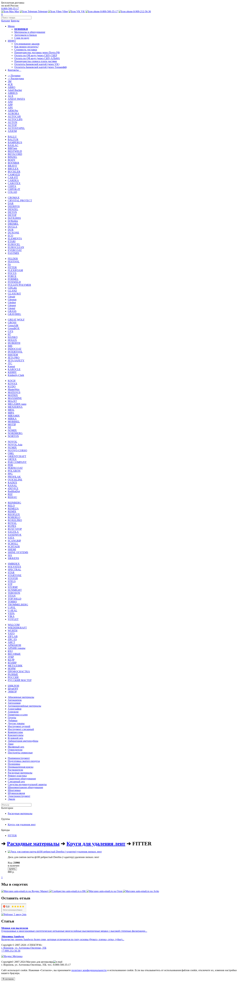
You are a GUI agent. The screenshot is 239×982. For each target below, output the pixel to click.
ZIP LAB (13, 636)
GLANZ (12, 290)
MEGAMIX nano (17, 404)
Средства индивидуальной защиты (27, 784)
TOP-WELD (14, 598)
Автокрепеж (15, 700)
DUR (10, 229)
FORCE (12, 276)
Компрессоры (15, 732)
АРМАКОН (14, 645)
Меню (11, 26)
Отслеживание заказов (27, 43)
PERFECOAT (15, 468)
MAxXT (12, 401)
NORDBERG (15, 433)
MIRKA (12, 418)
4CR (10, 84)
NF (9, 427)
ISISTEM (13, 354)
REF (10, 494)
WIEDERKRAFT (17, 627)
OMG (11, 453)
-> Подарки (14, 75)
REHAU (12, 497)
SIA (10, 555)
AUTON (12, 122)
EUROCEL (14, 244)
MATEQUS (14, 392)
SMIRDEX (14, 563)
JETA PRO (14, 357)
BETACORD (15, 154)
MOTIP (12, 424)
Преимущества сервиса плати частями (35, 61)
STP (10, 584)
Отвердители (15, 749)
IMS (10, 346)
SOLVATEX (14, 566)
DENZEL (13, 209)
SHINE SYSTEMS (18, 552)
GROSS (12, 322)
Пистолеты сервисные (20, 752)
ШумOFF (13, 688)
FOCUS (12, 273)
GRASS (12, 311)
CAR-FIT (13, 177)
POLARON (14, 470)
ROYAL (12, 523)
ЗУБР (11, 656)
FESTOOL (14, 261)
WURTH (12, 630)
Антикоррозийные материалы (24, 705)
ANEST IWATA (16, 99)
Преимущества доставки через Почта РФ (37, 52)
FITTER (12, 267)
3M (9, 81)
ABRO (11, 87)
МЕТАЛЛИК (15, 665)
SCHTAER (14, 546)
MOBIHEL (14, 421)
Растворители (15, 769)
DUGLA (12, 226)
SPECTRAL (14, 569)
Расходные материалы (20, 772)
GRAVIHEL (14, 314)
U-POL (12, 607)
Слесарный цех (16, 781)
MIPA (11, 412)
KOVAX (12, 383)
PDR (10, 465)
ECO (10, 235)
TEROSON (14, 593)
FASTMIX (13, 253)
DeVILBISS (14, 218)
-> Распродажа (16, 78)
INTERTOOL (15, 351)
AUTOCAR (14, 116)
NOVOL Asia (15, 444)
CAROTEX (14, 183)
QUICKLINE (15, 479)
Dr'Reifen (13, 221)
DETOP (12, 215)
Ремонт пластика (17, 775)
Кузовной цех (15, 738)
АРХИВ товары (16, 648)
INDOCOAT (14, 348)
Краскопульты (15, 735)
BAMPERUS (15, 142)
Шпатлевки (14, 790)
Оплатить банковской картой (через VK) (36, 64)
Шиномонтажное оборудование (25, 787)
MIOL (11, 409)
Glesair (11, 296)
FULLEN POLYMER (19, 285)
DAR (10, 203)
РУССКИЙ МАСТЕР (20, 680)
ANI (10, 101)
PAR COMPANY (17, 462)
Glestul (11, 308)
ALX (10, 96)
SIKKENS (13, 558)
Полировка (14, 764)
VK (82, 11)
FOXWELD (14, 282)
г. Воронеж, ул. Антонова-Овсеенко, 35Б (23, 947)
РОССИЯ (13, 677)
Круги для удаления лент (22, 824)
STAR (11, 572)
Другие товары (16, 723)
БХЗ (10, 651)
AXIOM (12, 131)
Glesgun (12, 299)
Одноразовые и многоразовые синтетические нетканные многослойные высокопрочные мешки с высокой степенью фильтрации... (74, 929)
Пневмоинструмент (19, 758)
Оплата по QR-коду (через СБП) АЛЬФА (37, 58)
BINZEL (12, 157)
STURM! (13, 587)
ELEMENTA (15, 238)
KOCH (11, 380)
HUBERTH (14, 343)
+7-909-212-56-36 (10, 950)
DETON (12, 212)
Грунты (12, 717)
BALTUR (13, 139)
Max (16, 11)
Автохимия (14, 703)
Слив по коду (21, 38)
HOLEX (12, 340)
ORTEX (12, 459)
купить (12, 869)
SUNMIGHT (15, 590)
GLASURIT (14, 293)
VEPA (11, 613)
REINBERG (14, 502)
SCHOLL (13, 543)
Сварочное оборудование (22, 778)
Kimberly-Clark (16, 375)
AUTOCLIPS (15, 119)
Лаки (10, 743)
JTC (10, 363)
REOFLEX (14, 514)
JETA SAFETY (16, 360)
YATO (11, 633)
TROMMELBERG (18, 604)
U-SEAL (12, 610)
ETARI (11, 241)
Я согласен (8, 979)
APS (10, 107)
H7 (9, 334)
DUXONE (13, 232)
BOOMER (13, 162)
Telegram (42, 11)
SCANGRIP (14, 540)
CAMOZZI (14, 174)
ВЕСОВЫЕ (14, 654)
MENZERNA (15, 407)
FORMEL (13, 279)
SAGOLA (13, 532)
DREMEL (13, 223)
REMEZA (13, 508)
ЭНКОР (12, 691)
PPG (10, 473)
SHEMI (12, 549)
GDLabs (12, 287)
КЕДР (11, 659)
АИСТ (11, 642)
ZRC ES (12, 639)
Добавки (12, 720)
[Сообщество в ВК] (67, 891)
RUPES (12, 526)
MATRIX (13, 395)
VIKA (11, 616)
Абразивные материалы (21, 697)
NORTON (13, 436)
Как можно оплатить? (26, 46)
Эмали (11, 799)
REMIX (12, 511)
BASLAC (13, 145)
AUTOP (12, 125)
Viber (65, 11)
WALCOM (14, 624)
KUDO (12, 386)
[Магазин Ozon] (104, 891)
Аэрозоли (13, 711)
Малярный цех (16, 746)
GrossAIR (13, 325)
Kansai (11, 366)
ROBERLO (14, 517)
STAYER (13, 578)
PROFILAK (14, 476)
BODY (11, 160)
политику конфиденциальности (89, 970)
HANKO (13, 337)
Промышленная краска (20, 767)
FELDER (13, 258)
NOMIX (12, 430)
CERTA (12, 186)
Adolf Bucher (15, 90)
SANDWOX (14, 534)
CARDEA (13, 180)
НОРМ (11, 668)
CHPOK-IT (14, 189)
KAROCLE (14, 369)
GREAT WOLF (16, 319)
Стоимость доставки (25, 49)
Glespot (12, 305)
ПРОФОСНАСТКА (19, 671)
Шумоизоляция (16, 793)
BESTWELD (15, 151)
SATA (11, 537)
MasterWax (14, 389)
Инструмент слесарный (21, 729)
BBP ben (12, 148)
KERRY (12, 372)
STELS (12, 581)
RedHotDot (14, 491)
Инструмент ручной (19, 726)
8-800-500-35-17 (10, 8)
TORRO (12, 601)
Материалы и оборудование (29, 32)
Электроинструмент (19, 796)
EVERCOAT (15, 250)
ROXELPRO (15, 520)
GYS (10, 331)
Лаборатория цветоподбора (23, 741)
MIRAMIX (14, 415)
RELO (11, 505)
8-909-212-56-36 (142, 11)
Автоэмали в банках (25, 35)
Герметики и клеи (18, 714)
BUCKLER (14, 171)
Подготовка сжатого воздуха (24, 761)
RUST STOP (15, 529)
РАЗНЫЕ (13, 674)
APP (10, 104)
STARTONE (14, 575)
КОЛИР (12, 662)
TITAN (12, 595)
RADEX (12, 482)
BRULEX (13, 168)
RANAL (12, 485)
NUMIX (12, 447)
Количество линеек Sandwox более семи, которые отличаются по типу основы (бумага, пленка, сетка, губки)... (62, 938)
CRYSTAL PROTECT (20, 200)
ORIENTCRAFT (17, 456)
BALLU (12, 136)
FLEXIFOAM (15, 270)
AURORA (13, 113)
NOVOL (12, 441)
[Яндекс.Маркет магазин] (25, 891)
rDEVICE (13, 488)
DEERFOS (14, 206)
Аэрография (14, 708)
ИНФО (12, 40)
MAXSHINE (15, 398)
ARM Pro (13, 110)
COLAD (12, 192)
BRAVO (12, 165)
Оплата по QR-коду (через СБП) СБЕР (35, 55)
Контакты (14, 70)
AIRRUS (13, 93)
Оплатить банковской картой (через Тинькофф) (40, 67)
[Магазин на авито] (141, 891)
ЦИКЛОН (13, 685)
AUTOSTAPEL (16, 128)
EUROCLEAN (16, 247)
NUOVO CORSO (17, 450)
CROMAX (14, 197)
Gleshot (12, 302)
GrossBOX (14, 328)
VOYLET (13, 619)
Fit (9, 264)
